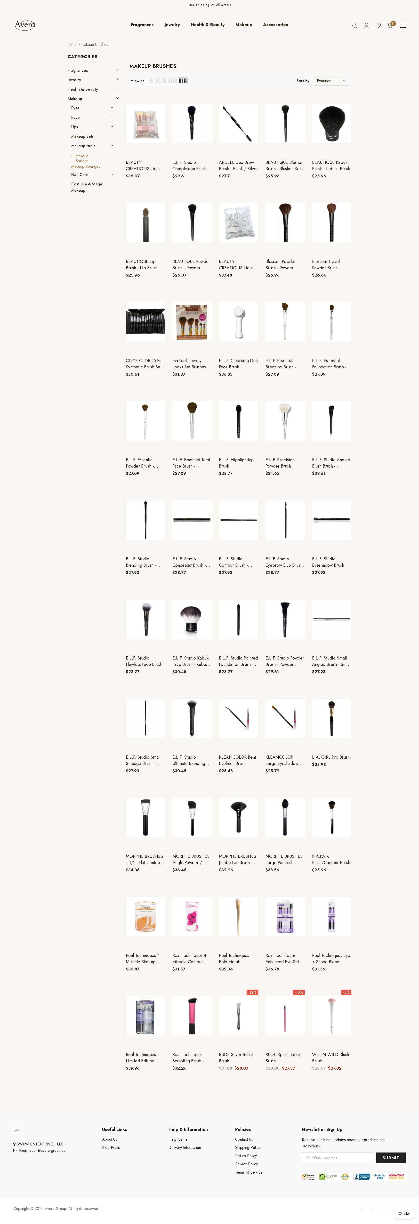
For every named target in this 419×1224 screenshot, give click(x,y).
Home (72, 44)
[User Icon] (366, 25)
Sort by (303, 81)
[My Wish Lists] (378, 25)
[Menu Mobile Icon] (403, 26)
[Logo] (41, 25)
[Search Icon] (354, 25)
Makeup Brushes (94, 44)
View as (137, 81)
